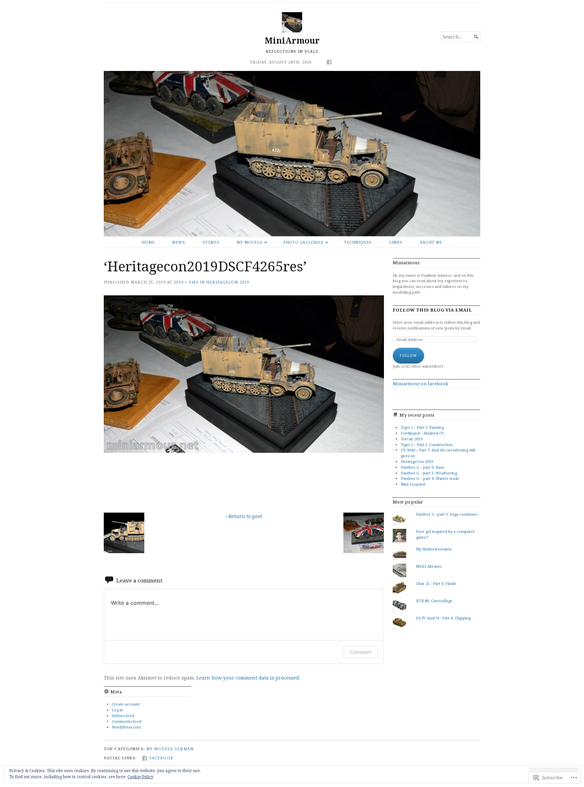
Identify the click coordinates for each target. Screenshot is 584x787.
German (184, 748)
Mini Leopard (413, 484)
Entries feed (123, 715)
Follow (408, 355)
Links (396, 242)
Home (148, 242)
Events (210, 242)
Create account (126, 704)
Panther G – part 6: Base (422, 467)
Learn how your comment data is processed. (248, 677)
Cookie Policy (140, 777)
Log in (117, 709)
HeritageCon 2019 (227, 282)
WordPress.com (126, 727)
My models (249, 242)
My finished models (434, 548)
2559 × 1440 (186, 282)
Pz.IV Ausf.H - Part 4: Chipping (443, 617)
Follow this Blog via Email (432, 310)
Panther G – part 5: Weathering (429, 472)
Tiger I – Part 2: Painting (422, 427)
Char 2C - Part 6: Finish (436, 583)
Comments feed (126, 721)
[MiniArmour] (292, 153)
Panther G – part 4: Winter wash (430, 478)
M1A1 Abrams (428, 566)
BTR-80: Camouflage (434, 600)
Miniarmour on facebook (420, 383)
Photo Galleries (303, 242)
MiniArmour (292, 40)
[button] (124, 533)
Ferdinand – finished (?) (422, 433)
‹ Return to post (243, 516)
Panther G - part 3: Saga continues (446, 514)
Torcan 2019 (411, 438)
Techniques (358, 242)
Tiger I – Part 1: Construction (427, 444)
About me (431, 242)
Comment (360, 652)
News (178, 242)
